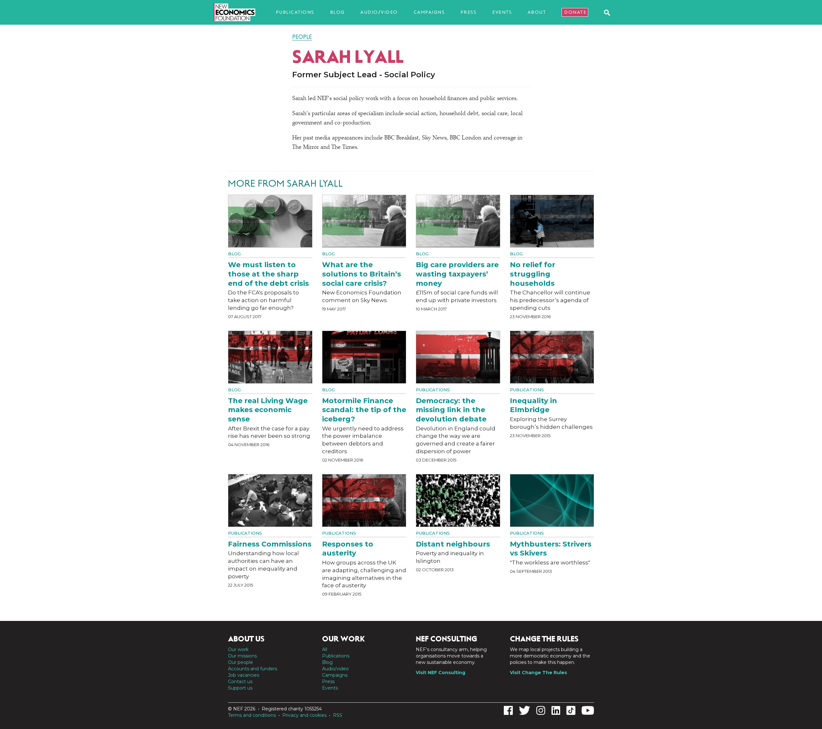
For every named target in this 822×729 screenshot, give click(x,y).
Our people (240, 662)
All (324, 649)
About (537, 12)
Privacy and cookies (304, 715)
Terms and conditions (252, 715)
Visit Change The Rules (538, 672)
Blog (337, 12)
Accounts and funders (252, 669)
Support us (240, 688)
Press (468, 12)
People (302, 37)
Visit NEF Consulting (440, 672)
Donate (575, 12)
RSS (337, 715)
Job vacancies (243, 675)
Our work (238, 649)
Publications (295, 12)
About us (246, 639)
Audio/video (379, 12)
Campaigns (429, 12)
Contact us (240, 681)
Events (502, 12)
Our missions (242, 656)
